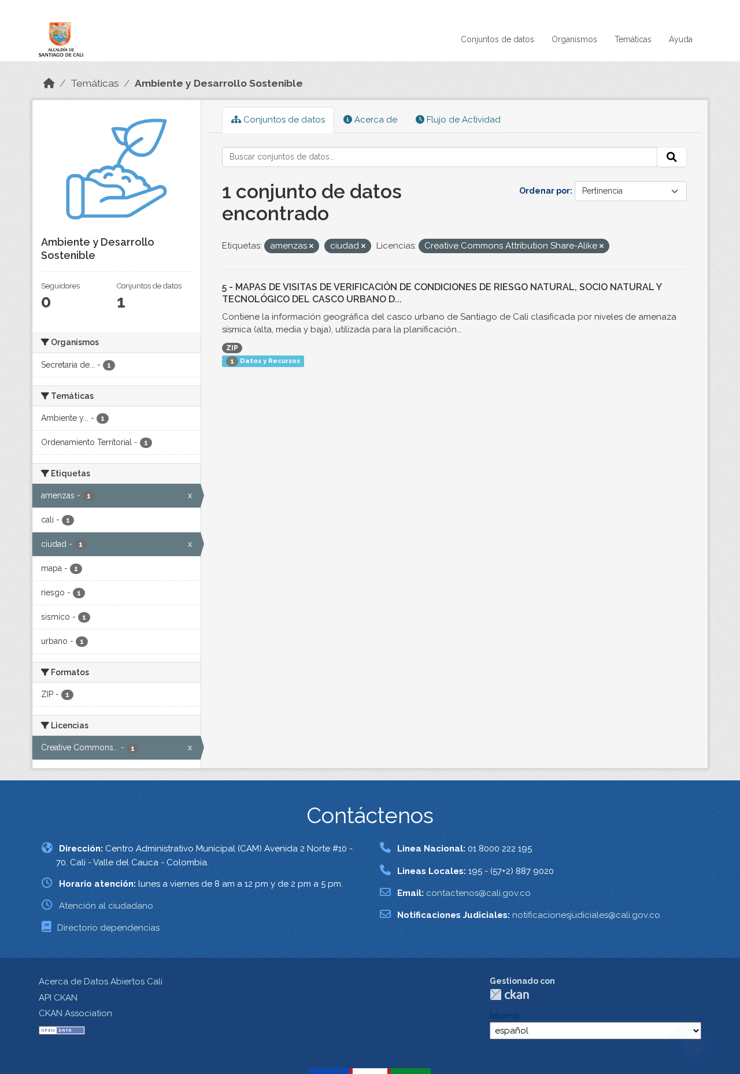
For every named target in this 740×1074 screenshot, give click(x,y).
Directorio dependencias (108, 928)
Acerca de (374, 119)
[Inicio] (49, 83)
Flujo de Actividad (462, 119)
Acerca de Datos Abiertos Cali (100, 981)
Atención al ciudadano (106, 906)
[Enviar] (672, 157)
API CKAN (58, 997)
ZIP (232, 348)
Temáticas (633, 39)
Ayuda (681, 39)
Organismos (574, 39)
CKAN (509, 994)
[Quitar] (311, 246)
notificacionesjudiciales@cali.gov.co (586, 915)
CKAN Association (75, 1013)
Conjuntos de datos (497, 39)
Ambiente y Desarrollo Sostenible (219, 83)
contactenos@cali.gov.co (478, 893)
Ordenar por (544, 190)
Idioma (504, 1015)
